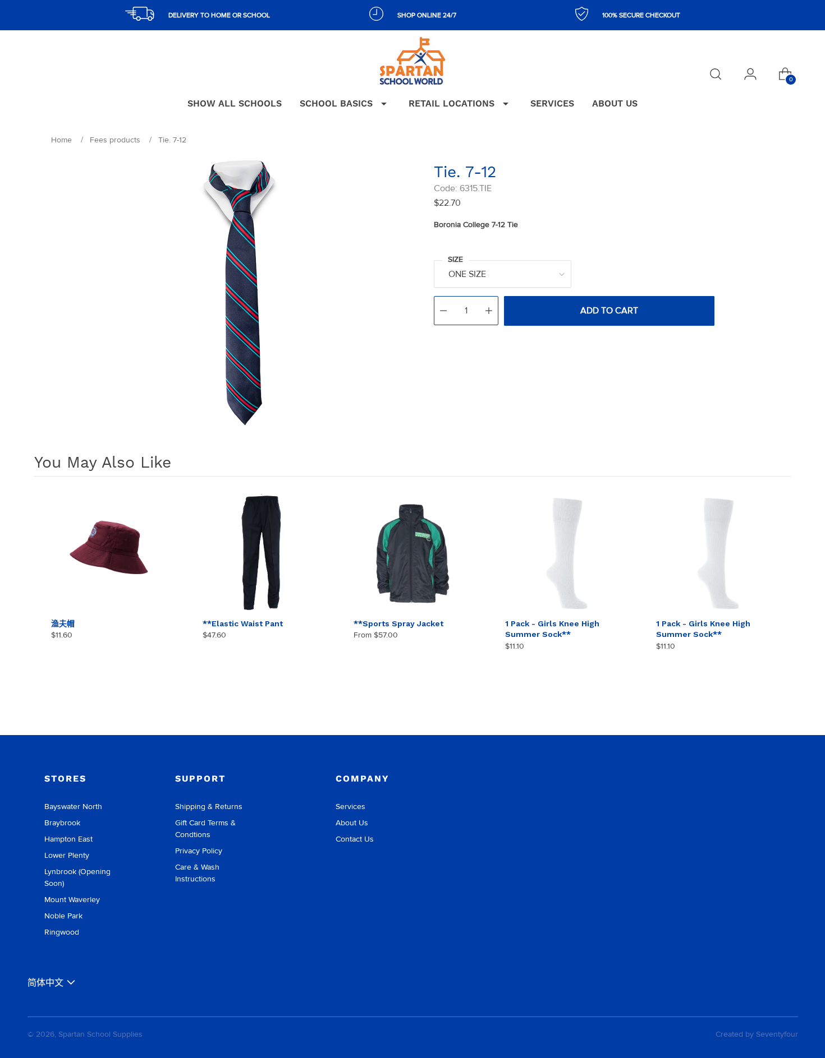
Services (350, 806)
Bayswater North (73, 806)
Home (61, 140)
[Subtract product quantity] (443, 311)
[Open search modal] (715, 74)
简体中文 (45, 982)
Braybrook (62, 823)
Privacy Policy (198, 851)
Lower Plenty (66, 855)
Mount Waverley (72, 899)
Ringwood (61, 932)
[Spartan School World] (412, 61)
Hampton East (68, 839)
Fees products (115, 140)
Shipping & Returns (208, 806)
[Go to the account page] (750, 74)
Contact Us (355, 839)
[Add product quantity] (489, 311)
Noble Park (63, 916)
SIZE (455, 259)
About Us (352, 823)
